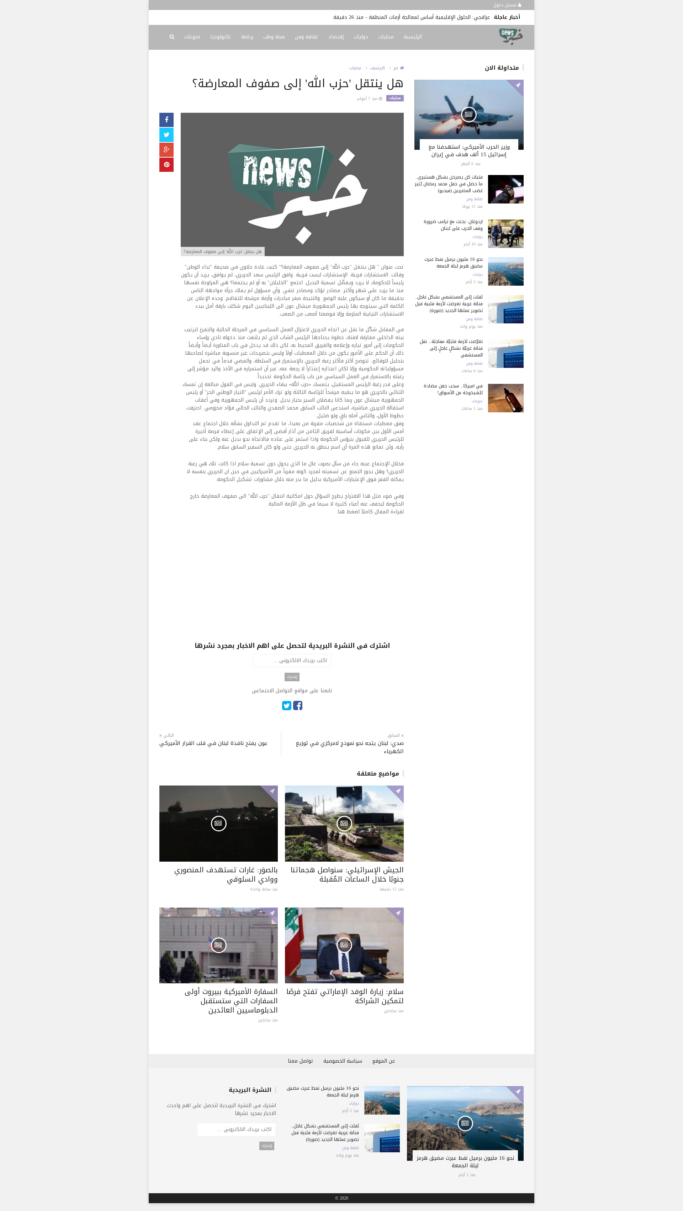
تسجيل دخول (505, 5)
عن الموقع (383, 1061)
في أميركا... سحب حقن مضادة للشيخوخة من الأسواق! (453, 389)
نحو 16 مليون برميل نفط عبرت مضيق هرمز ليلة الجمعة (453, 262)
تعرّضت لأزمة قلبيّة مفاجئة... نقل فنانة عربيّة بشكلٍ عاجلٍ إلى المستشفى (451, 348)
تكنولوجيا (220, 37)
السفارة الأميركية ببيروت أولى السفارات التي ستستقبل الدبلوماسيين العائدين (231, 1001)
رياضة (247, 37)
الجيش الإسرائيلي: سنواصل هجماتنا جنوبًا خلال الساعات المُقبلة (347, 874)
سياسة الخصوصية (342, 1061)
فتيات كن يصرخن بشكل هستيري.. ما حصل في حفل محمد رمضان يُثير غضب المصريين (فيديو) (449, 184)
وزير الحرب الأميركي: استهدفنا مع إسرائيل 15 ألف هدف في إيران (469, 150)
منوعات (192, 37)
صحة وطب (274, 37)
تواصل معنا (300, 1061)
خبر (396, 68)
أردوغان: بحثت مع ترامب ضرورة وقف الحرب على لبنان (453, 225)
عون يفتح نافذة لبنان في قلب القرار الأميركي (213, 743)
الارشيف (377, 68)
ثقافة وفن (306, 37)
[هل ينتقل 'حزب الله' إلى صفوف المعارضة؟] (292, 185)
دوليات (361, 37)
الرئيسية (413, 37)
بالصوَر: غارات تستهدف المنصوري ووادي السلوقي (226, 874)
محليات (386, 37)
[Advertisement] (292, 591)
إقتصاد (336, 37)
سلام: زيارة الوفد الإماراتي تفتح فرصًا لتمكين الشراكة (345, 996)
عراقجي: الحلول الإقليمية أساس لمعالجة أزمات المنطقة (429, 17)
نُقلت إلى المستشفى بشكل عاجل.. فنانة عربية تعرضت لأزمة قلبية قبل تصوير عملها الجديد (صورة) (449, 303)
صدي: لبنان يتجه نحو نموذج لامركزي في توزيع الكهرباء (349, 747)
